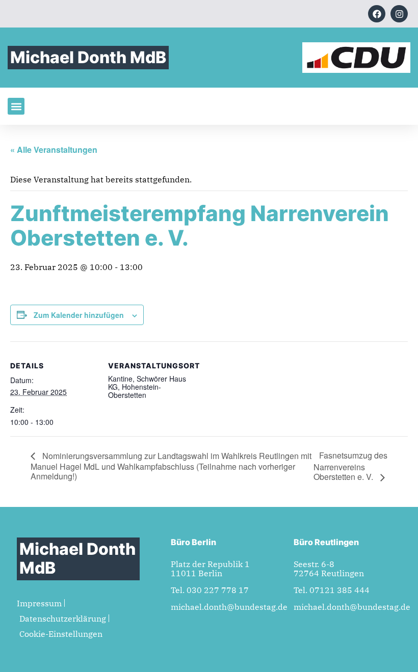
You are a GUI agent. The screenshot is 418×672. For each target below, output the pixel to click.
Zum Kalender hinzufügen (79, 315)
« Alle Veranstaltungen (53, 149)
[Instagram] (399, 13)
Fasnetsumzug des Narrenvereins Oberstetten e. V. (350, 465)
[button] (16, 106)
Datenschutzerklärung (62, 618)
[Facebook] (376, 13)
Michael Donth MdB (88, 57)
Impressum (39, 603)
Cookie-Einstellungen (60, 634)
